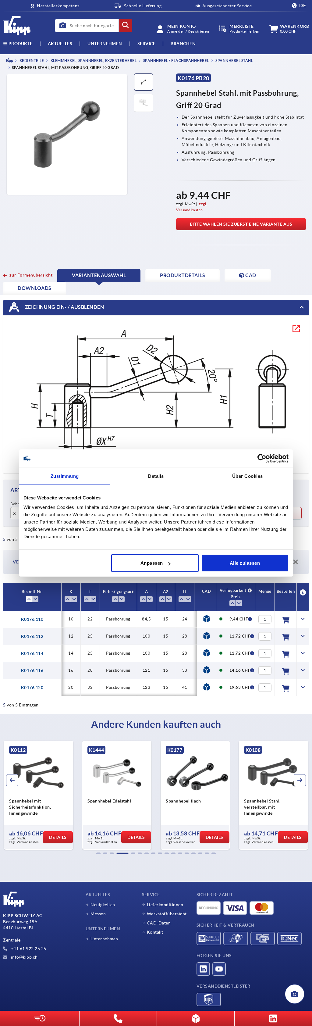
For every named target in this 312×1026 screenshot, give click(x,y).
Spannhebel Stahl (234, 61)
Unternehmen (104, 43)
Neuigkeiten (102, 904)
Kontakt (155, 932)
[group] (38, 795)
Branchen (183, 43)
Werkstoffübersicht (167, 913)
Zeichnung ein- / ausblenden (64, 307)
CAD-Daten (159, 923)
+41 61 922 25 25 (28, 948)
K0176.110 (32, 619)
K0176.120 (32, 687)
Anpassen (151, 563)
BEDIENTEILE (31, 61)
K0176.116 (32, 670)
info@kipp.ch (24, 957)
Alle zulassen (245, 563)
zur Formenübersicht (30, 275)
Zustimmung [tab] (65, 475)
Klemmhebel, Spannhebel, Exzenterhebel (93, 61)
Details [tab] (156, 475)
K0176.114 (32, 653)
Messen (98, 913)
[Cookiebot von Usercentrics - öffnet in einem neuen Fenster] (262, 458)
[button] (98, 853)
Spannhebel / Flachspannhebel (175, 61)
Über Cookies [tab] (247, 475)
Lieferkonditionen (165, 904)
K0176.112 (32, 636)
